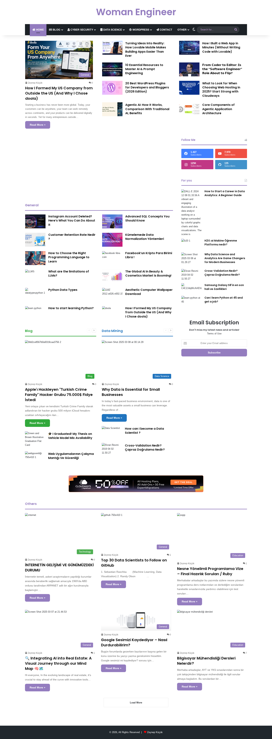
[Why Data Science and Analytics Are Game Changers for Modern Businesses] (191, 259)
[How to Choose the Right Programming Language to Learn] (35, 258)
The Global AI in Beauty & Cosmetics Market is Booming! (148, 273)
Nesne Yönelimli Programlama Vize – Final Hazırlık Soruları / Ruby (210, 571)
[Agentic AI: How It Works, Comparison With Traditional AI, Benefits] (112, 109)
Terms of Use (214, 333)
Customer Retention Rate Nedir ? (71, 237)
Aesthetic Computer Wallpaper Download (149, 292)
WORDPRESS (140, 29)
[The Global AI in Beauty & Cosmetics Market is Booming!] (112, 276)
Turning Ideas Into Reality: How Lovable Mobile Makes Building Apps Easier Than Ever (145, 49)
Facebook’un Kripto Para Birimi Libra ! (148, 255)
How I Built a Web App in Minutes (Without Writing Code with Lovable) (221, 47)
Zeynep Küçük (35, 83)
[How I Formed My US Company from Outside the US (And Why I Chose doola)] (106, 309)
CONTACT (165, 29)
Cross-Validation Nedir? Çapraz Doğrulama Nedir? (145, 447)
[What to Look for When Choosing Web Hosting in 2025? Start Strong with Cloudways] (189, 88)
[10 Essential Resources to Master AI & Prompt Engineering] (112, 69)
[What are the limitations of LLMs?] (29, 273)
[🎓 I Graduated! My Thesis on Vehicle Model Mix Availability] (35, 439)
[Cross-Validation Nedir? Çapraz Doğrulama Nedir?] (112, 449)
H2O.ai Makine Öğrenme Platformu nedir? (220, 242)
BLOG (56, 29)
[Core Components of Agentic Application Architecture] (189, 109)
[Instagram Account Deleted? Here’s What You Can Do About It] (35, 221)
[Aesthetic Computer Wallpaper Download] (112, 295)
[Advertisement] (99, 168)
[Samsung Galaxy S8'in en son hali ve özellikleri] (191, 288)
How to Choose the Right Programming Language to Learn (68, 257)
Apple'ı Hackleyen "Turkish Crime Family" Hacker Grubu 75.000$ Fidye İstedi (59, 394)
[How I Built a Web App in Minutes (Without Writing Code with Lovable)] (189, 48)
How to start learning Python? (71, 308)
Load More (136, 702)
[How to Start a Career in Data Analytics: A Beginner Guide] (191, 212)
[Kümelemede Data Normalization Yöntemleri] (112, 240)
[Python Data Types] (35, 295)
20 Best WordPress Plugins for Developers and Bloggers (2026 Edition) (147, 87)
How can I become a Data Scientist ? (144, 430)
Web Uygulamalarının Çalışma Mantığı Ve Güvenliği (71, 456)
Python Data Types (62, 290)
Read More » (38, 124)
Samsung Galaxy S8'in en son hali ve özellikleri (224, 287)
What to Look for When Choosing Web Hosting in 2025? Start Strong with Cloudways (221, 89)
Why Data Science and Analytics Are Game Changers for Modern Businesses (224, 258)
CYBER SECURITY (81, 29)
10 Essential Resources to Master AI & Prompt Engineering (144, 69)
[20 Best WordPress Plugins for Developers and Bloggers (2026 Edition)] (112, 88)
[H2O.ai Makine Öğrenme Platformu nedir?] (191, 244)
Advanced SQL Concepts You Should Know (147, 218)
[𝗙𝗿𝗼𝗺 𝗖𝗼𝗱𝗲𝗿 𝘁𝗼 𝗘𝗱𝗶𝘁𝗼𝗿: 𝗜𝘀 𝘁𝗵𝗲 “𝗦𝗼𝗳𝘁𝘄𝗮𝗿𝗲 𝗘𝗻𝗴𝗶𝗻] (189, 69)
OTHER (182, 29)
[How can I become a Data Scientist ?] (111, 432)
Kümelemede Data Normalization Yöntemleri (144, 237)
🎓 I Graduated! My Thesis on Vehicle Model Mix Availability (70, 436)
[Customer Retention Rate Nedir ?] (35, 240)
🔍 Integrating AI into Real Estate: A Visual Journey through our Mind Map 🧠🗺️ (58, 663)
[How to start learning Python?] (33, 311)
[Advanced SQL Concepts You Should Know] (112, 221)
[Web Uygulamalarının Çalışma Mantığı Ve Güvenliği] (35, 456)
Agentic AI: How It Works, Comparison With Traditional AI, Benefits (147, 109)
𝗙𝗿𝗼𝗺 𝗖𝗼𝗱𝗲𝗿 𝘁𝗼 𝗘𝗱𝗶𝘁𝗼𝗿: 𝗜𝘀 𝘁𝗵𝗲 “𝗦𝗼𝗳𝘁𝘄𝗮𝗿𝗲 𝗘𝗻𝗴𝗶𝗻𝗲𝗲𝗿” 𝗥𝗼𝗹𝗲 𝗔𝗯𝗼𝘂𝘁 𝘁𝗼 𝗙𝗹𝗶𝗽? (222, 69)
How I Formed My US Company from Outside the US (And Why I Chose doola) (59, 93)
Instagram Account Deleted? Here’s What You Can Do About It (71, 220)
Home (39, 29)
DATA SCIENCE (112, 29)
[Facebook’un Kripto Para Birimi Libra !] (112, 257)
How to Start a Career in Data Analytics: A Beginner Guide (224, 193)
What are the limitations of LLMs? (68, 273)
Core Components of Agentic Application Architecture (218, 109)
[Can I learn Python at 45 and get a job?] (191, 303)
